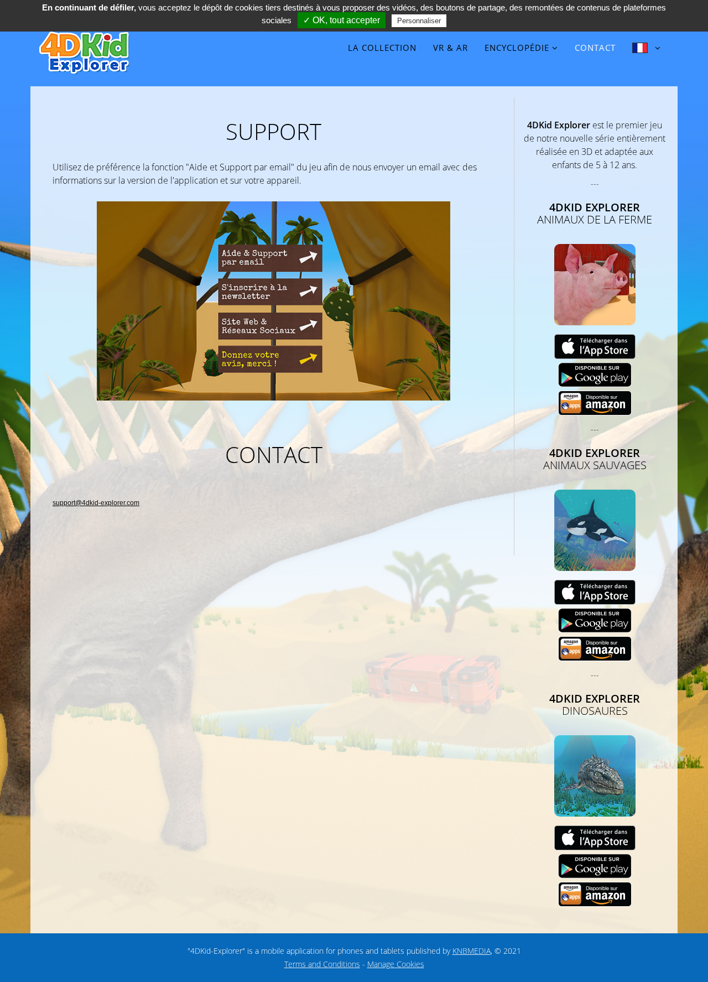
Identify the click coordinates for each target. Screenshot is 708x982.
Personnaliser (419, 21)
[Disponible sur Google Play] (595, 374)
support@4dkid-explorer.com (96, 503)
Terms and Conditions (322, 964)
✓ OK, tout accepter (341, 20)
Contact (595, 47)
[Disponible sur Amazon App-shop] (595, 402)
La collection (382, 47)
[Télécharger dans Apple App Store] (595, 346)
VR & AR (450, 47)
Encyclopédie (517, 47)
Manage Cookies (395, 964)
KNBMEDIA (471, 950)
